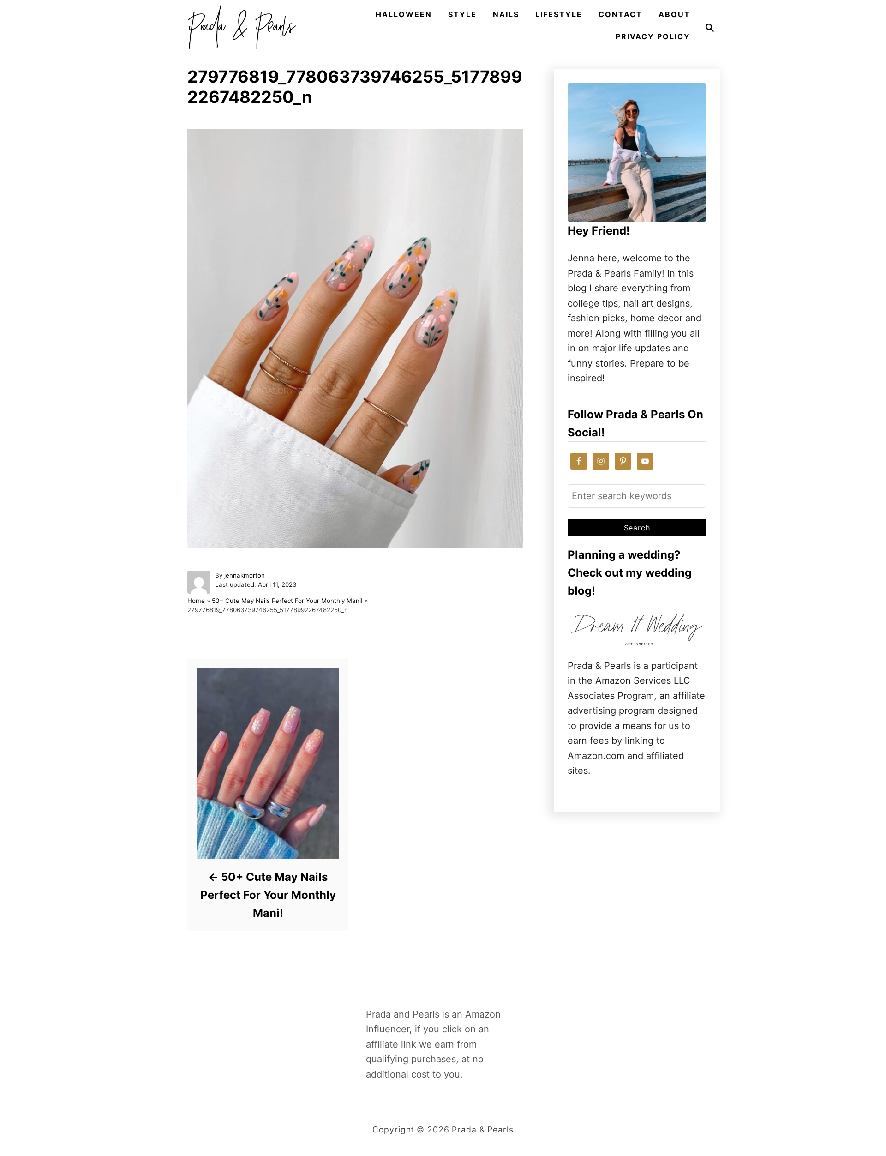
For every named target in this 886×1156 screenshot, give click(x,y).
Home (196, 600)
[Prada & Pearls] (239, 28)
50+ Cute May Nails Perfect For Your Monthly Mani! (287, 600)
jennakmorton (244, 575)
